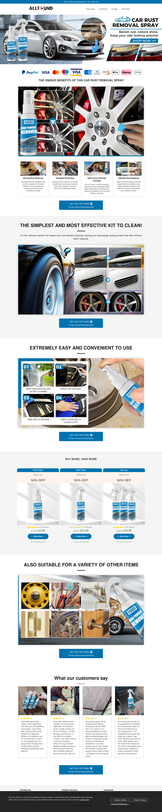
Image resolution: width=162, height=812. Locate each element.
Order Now (38, 537)
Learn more (84, 799)
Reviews (126, 8)
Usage (114, 8)
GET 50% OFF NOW (81, 205)
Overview (90, 8)
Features (103, 8)
